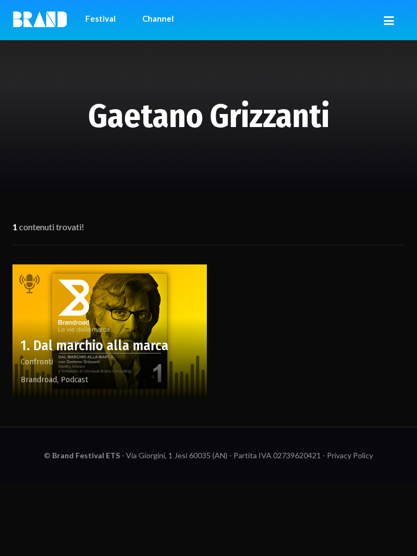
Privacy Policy (350, 455)
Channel (158, 18)
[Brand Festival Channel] (39, 18)
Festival (100, 18)
